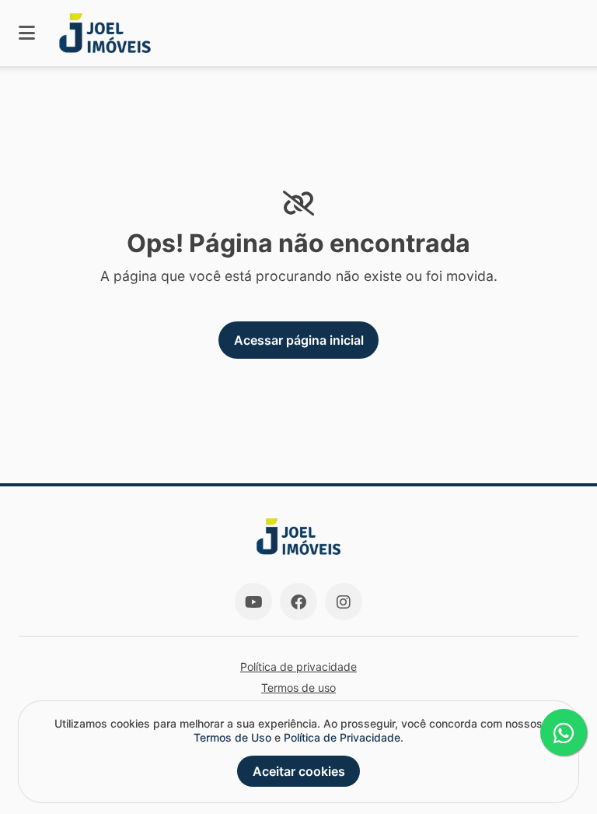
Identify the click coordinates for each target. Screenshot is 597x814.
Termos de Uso (232, 737)
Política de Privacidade (342, 737)
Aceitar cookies (299, 771)
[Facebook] (298, 601)
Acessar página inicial (299, 340)
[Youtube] (253, 601)
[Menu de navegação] (27, 33)
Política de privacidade (298, 666)
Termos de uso (298, 687)
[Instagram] (343, 601)
